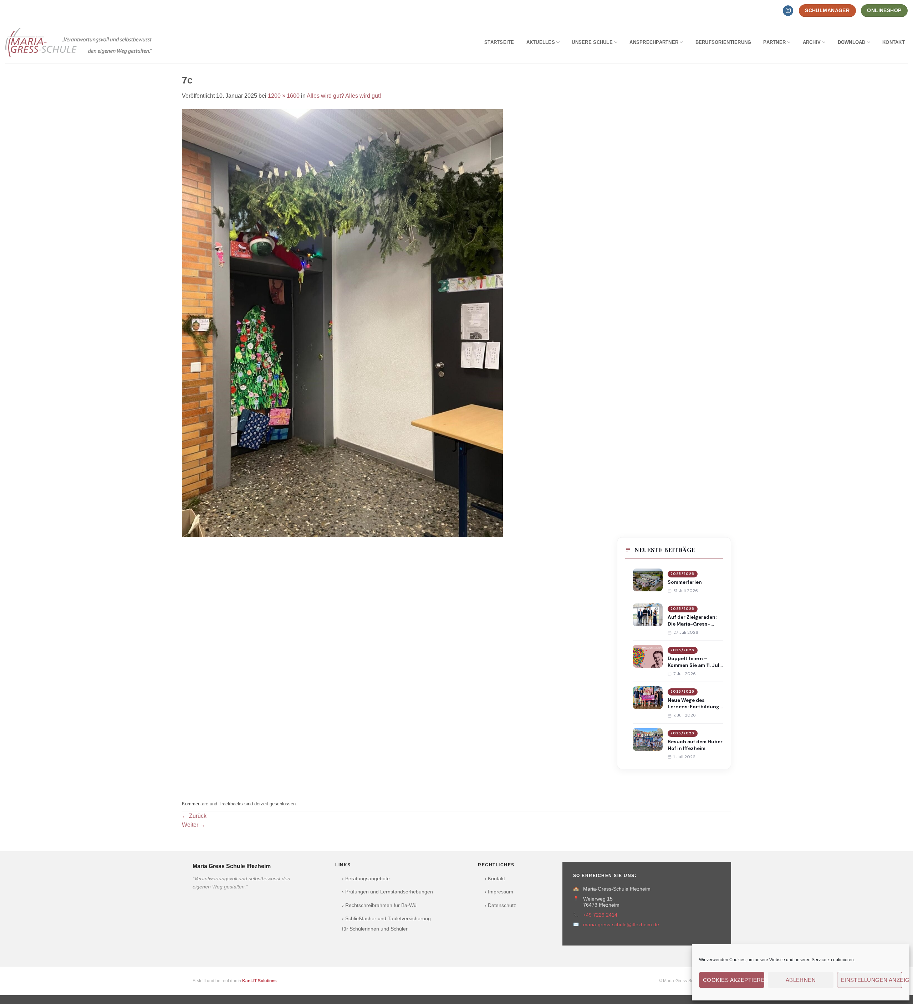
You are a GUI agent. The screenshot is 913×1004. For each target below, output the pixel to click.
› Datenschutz (500, 905)
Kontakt (893, 42)
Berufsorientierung (723, 42)
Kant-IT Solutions (259, 980)
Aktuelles (540, 42)
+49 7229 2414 (600, 915)
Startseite (499, 42)
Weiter (193, 825)
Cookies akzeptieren (733, 980)
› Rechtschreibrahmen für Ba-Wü (379, 905)
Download (852, 42)
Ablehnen (801, 980)
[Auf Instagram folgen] (788, 10)
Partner (774, 42)
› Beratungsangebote (366, 878)
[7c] (342, 323)
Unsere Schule (592, 42)
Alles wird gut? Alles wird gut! (344, 96)
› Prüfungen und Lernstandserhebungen (387, 892)
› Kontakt (495, 878)
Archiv (812, 42)
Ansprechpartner (653, 42)
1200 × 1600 (284, 96)
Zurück (194, 816)
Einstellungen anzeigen (871, 980)
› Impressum (499, 892)
